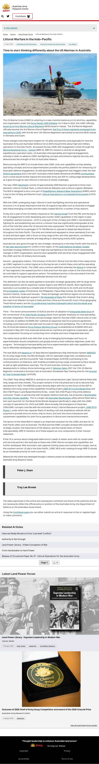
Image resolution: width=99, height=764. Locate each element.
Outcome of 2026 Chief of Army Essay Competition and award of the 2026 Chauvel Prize (46, 709)
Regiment (23, 185)
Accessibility (23, 759)
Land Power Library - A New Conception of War (25, 544)
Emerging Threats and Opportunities (52, 44)
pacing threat (61, 213)
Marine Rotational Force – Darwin (19, 150)
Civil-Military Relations (47, 646)
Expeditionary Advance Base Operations (62, 191)
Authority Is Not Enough (14, 539)
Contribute (20, 16)
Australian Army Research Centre (16, 713)
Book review (21, 646)
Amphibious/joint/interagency (26, 44)
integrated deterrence (81, 311)
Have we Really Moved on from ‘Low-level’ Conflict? (26, 533)
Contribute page (21, 512)
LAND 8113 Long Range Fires (77, 388)
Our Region (73, 44)
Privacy (67, 751)
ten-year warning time (17, 246)
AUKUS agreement (12, 173)
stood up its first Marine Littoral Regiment (23, 126)
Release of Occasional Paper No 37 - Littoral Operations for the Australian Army (40, 556)
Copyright (23, 751)
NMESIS (91, 352)
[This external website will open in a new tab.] (8, 16)
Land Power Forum (25, 34)
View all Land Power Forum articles (84, 725)
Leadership (32, 646)
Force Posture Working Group (42, 327)
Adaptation (20, 718)
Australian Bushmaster (59, 398)
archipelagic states (15, 291)
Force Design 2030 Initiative (44, 123)
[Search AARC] (2, 16)
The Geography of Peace (51, 297)
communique (87, 173)
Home (5, 34)
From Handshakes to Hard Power (18, 550)
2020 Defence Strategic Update (74, 246)
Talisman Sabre (60, 368)
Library (13, 34)
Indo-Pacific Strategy (36, 314)
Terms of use (67, 759)
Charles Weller (8, 641)
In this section (11, 28)
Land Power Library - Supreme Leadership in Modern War (31, 637)
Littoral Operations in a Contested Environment (65, 194)
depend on (26, 352)
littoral (80, 267)
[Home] (15, 7)
